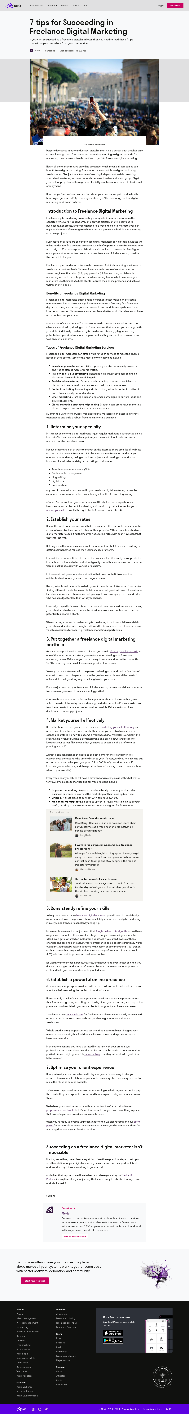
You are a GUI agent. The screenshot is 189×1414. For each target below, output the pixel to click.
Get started (175, 5)
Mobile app (22, 1353)
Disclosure (61, 1384)
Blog (58, 1338)
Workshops (62, 1351)
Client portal (22, 1362)
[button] (37, 5)
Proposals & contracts (27, 1331)
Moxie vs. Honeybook (27, 1395)
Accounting (22, 1327)
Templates (21, 1371)
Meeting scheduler (26, 1358)
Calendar (21, 1336)
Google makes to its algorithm (112, 931)
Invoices (20, 1340)
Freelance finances (66, 1327)
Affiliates (60, 1375)
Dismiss (146, 1408)
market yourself (55, 510)
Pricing (20, 1314)
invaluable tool (74, 1014)
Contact (60, 1380)
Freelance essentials (66, 1322)
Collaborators (23, 1349)
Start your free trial (35, 1280)
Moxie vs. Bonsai (24, 1386)
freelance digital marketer (91, 915)
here (99, 1408)
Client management (26, 1318)
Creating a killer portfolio (124, 651)
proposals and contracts (60, 1110)
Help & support (64, 1360)
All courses (61, 1314)
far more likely (92, 1054)
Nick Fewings (100, 144)
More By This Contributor (75, 1236)
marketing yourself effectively (117, 727)
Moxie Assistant (24, 1375)
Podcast (60, 1342)
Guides (59, 1347)
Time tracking (23, 1344)
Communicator (24, 1367)
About (59, 1371)
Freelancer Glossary (66, 1356)
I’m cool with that (162, 1408)
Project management (27, 1322)
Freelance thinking (66, 1318)
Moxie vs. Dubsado (25, 1391)
